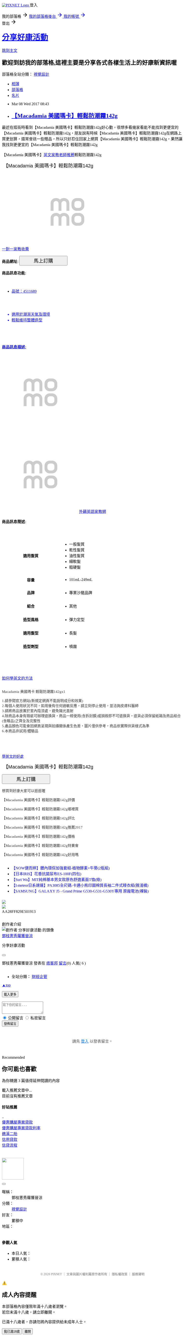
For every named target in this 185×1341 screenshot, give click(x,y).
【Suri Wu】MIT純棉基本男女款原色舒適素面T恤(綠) (56, 880)
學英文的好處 (13, 756)
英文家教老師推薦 (59, 155)
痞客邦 (52, 963)
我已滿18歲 (12, 1331)
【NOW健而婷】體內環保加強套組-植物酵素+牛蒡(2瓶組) (61, 868)
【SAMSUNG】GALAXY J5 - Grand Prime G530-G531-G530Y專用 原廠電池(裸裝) (80, 891)
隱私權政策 (119, 1274)
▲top (6, 985)
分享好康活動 (25, 37)
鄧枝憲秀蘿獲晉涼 (17, 936)
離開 (28, 1331)
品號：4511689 (24, 291)
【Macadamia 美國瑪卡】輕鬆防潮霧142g (65, 116)
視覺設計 (41, 74)
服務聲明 (138, 1274)
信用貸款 (9, 1140)
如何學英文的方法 (17, 678)
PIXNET (56, 1274)
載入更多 (10, 994)
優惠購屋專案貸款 (17, 1122)
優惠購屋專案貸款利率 (21, 1128)
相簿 (15, 84)
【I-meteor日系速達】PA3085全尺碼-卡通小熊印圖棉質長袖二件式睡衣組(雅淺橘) (80, 885)
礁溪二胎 (9, 1134)
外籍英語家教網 (92, 512)
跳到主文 (9, 51)
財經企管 (39, 977)
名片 (15, 95)
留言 (62, 963)
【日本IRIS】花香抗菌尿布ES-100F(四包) (46, 874)
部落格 (17, 90)
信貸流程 (9, 1145)
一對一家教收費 (15, 249)
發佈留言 (10, 1024)
